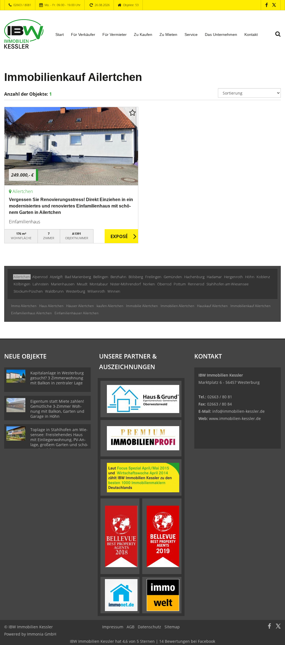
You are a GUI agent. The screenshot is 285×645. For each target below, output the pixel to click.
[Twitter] (274, 5)
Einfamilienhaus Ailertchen (31, 313)
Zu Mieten (168, 34)
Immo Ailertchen (23, 305)
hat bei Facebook (142, 641)
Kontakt (251, 34)
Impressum (112, 626)
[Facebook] (266, 5)
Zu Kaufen (143, 34)
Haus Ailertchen (51, 305)
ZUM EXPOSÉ (121, 236)
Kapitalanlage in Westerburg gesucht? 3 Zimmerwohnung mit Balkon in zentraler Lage (57, 377)
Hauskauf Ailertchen (212, 305)
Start (59, 34)
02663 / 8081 (22, 5)
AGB (130, 626)
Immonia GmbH (41, 634)
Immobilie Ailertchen (142, 305)
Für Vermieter (114, 34)
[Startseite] (23, 33)
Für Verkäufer (83, 34)
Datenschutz (149, 626)
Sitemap (172, 626)
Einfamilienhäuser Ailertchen (77, 313)
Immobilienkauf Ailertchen (250, 305)
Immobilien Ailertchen (177, 305)
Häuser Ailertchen (80, 305)
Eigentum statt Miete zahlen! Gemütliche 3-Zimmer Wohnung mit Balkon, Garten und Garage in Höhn (57, 409)
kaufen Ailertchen (110, 305)
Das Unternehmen (221, 34)
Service (191, 34)
